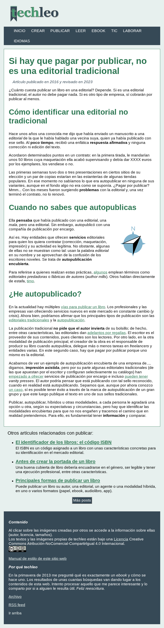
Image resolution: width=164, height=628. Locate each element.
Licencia (121, 539)
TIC (114, 31)
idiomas (22, 41)
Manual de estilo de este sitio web (38, 558)
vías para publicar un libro (83, 307)
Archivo (15, 597)
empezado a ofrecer (26, 376)
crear (38, 31)
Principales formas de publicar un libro (58, 480)
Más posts (82, 500)
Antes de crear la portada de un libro (55, 461)
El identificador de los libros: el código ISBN (64, 442)
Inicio (19, 31)
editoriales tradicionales (29, 320)
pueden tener (136, 376)
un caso (16, 390)
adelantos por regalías (106, 333)
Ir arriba (15, 613)
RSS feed (17, 605)
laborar (132, 31)
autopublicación (70, 320)
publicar (60, 31)
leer (81, 31)
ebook (98, 31)
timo (30, 281)
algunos (100, 272)
